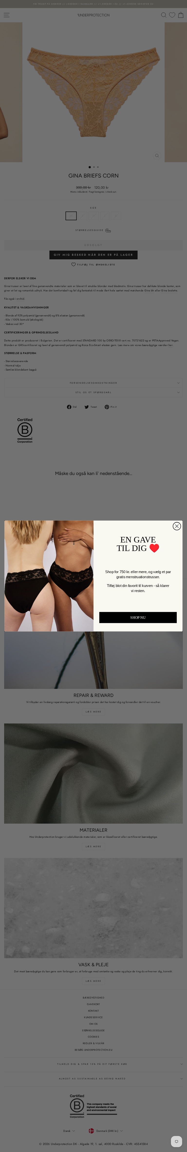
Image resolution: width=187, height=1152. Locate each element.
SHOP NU (138, 617)
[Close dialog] (177, 526)
